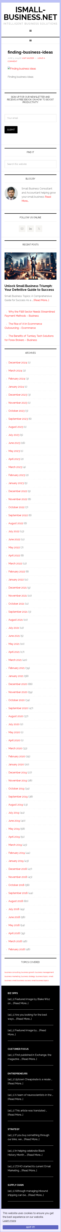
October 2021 (16, 603)
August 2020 (15, 716)
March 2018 (15, 941)
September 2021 (18, 611)
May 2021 (14, 643)
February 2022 (16, 571)
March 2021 (15, 659)
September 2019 (18, 796)
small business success (21, 980)
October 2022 (16, 507)
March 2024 (15, 370)
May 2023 (14, 450)
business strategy (28, 976)
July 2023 (13, 434)
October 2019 (16, 788)
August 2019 (15, 804)
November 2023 (17, 402)
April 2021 (14, 651)
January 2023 (16, 483)
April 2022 (14, 555)
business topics (42, 976)
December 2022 (17, 491)
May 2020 (14, 732)
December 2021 (17, 587)
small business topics (40, 980)
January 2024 (16, 386)
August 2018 (15, 901)
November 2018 (17, 876)
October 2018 (16, 885)
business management (44, 972)
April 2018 (14, 933)
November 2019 (17, 780)
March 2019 (15, 844)
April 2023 (14, 459)
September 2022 (18, 515)
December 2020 (17, 684)
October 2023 (16, 410)
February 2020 (16, 756)
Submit (11, 129)
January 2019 (16, 860)
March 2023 (15, 467)
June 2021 (14, 635)
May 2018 (14, 925)
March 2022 (15, 563)
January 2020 (16, 764)
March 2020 (15, 748)
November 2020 (17, 692)
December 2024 (17, 362)
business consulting (13, 972)
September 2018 (18, 893)
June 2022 (14, 539)
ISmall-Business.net (30, 13)
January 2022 (16, 579)
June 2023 (14, 442)
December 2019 (17, 772)
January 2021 (15, 676)
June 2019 (14, 820)
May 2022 (14, 547)
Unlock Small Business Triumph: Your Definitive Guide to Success (29, 288)
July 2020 (14, 724)
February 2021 (16, 668)
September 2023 (18, 418)
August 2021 (15, 619)
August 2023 (15, 426)
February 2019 (16, 852)
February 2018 (16, 949)
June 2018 (14, 917)
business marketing (12, 976)
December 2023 (17, 394)
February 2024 (16, 378)
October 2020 (16, 700)
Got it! (30, 1227)
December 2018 (17, 868)
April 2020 (14, 740)
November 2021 (17, 595)
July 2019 (13, 812)
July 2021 (13, 627)
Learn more (9, 1220)
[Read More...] (41, 300)
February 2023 (16, 475)
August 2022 (15, 523)
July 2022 (13, 531)
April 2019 (14, 836)
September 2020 (18, 708)
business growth (28, 972)
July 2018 (13, 909)
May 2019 (14, 828)
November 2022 (17, 499)
